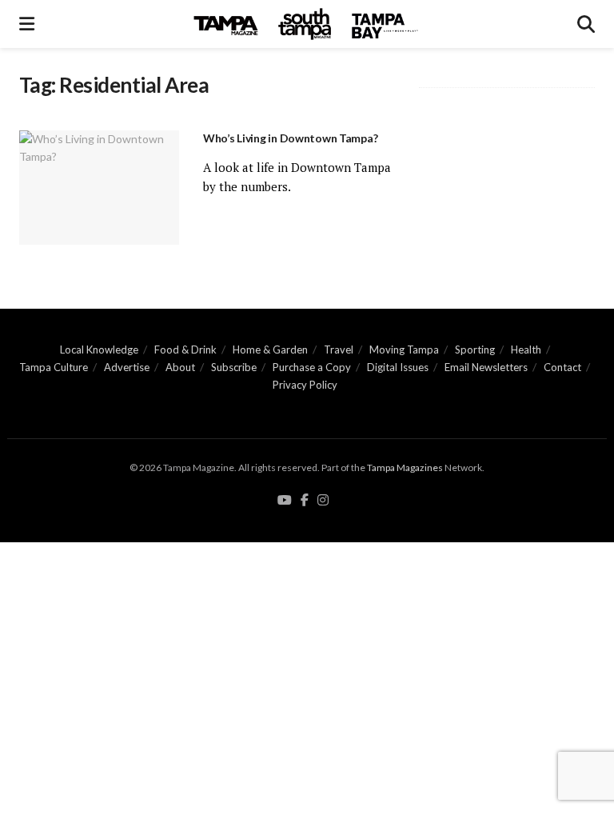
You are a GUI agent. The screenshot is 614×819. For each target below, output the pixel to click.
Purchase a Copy (312, 367)
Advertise (127, 367)
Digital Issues (398, 367)
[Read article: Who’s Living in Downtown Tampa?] (99, 187)
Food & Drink (185, 349)
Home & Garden (270, 349)
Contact (562, 367)
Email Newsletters (486, 367)
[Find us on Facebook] (305, 500)
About (180, 367)
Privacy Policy (305, 384)
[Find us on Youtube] (284, 500)
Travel (338, 349)
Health (526, 349)
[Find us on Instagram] (323, 500)
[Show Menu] (26, 24)
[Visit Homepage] (306, 24)
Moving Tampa (404, 349)
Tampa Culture (53, 367)
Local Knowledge (99, 349)
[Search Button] (586, 24)
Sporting (475, 349)
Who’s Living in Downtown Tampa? (290, 138)
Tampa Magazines (405, 467)
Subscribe (234, 367)
